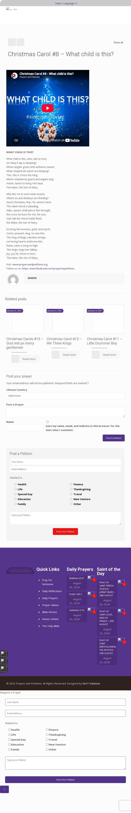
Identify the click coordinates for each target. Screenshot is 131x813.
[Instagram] (119, 683)
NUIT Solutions (91, 683)
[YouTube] (115, 683)
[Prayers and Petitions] (12, 14)
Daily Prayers (50, 598)
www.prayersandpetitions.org (30, 264)
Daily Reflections (52, 591)
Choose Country (16, 389)
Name (10, 422)
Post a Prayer (15, 404)
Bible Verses (49, 612)
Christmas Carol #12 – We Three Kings (64, 341)
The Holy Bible (50, 626)
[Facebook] (110, 683)
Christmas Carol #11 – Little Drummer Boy (104, 341)
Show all (118, 42)
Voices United (50, 619)
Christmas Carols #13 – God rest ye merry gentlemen (24, 343)
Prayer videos (50, 605)
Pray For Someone (47, 582)
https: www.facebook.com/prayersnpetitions (48, 268)
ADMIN (32, 278)
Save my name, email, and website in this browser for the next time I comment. (83, 428)
